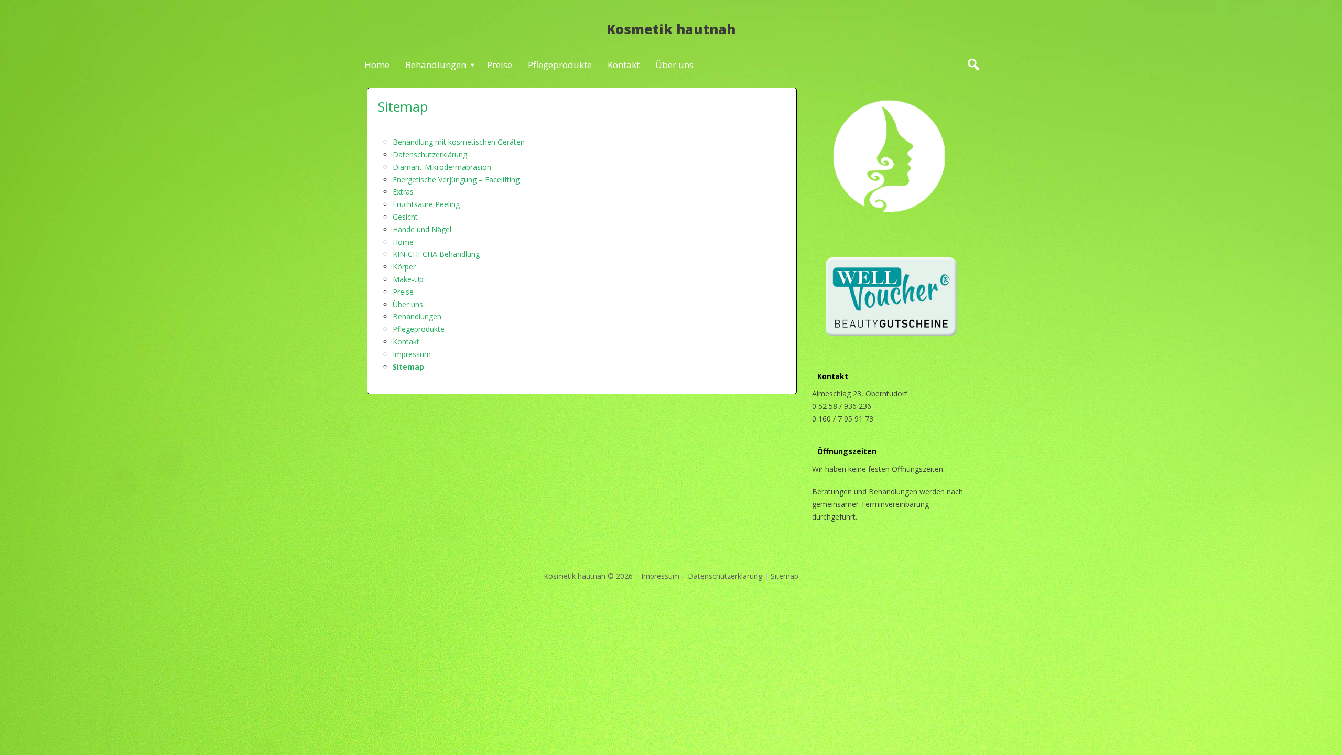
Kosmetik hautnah (671, 29)
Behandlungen (435, 65)
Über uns (674, 65)
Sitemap (403, 106)
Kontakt (624, 65)
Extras (403, 192)
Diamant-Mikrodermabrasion (442, 167)
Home (376, 65)
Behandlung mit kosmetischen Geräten (459, 142)
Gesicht (405, 217)
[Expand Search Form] (973, 64)
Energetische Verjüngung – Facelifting (456, 180)
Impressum (412, 354)
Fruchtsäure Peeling (426, 204)
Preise (499, 65)
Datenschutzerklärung (430, 154)
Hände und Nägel (422, 229)
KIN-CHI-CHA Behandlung (436, 254)
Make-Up (408, 279)
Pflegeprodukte (560, 65)
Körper (404, 267)
